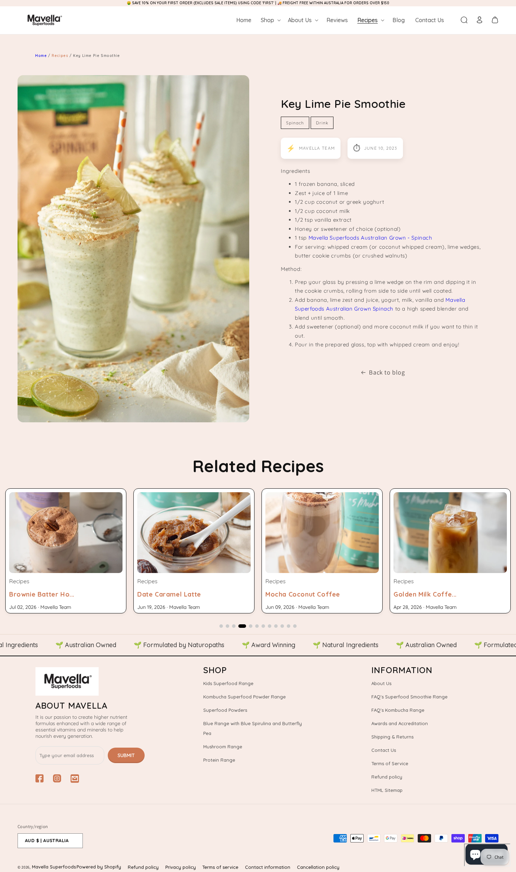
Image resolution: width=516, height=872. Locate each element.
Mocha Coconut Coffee (174, 594)
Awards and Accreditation (399, 723)
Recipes (61, 55)
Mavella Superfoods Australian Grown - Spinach (370, 237)
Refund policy (386, 777)
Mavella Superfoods (54, 867)
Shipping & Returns (392, 737)
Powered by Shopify (99, 867)
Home (41, 55)
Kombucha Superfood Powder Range (244, 696)
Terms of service (220, 867)
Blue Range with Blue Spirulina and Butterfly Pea (252, 728)
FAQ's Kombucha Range (397, 710)
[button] (270, 20)
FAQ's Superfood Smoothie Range (409, 696)
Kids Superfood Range (228, 683)
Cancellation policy (318, 867)
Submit (126, 755)
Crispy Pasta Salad (423, 594)
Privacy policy (180, 867)
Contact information (267, 867)
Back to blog (387, 372)
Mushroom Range (222, 746)
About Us (381, 683)
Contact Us (383, 750)
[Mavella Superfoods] (90, 681)
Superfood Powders (225, 710)
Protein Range (219, 760)
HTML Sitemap (387, 790)
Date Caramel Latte (41, 594)
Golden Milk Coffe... (297, 594)
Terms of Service (389, 763)
